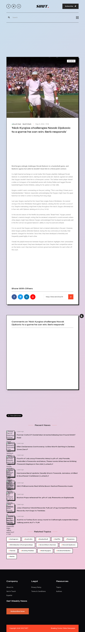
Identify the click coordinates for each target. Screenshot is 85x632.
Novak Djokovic (68, 545)
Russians (70, 539)
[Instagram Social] (19, 6)
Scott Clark (27, 124)
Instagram (13, 539)
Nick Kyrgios (45, 551)
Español (9, 595)
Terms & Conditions (38, 591)
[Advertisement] (42, 39)
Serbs (12, 556)
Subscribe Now (18, 611)
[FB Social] (8, 6)
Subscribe (69, 6)
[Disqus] (42, 358)
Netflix (57, 539)
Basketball (43, 539)
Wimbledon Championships (21, 545)
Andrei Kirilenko (63, 551)
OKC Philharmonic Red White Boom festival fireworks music (45, 486)
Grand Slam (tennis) (47, 545)
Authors (59, 591)
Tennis (12, 551)
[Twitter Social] (14, 6)
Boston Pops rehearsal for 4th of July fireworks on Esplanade (45, 498)
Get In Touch (11, 591)
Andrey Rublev (27, 551)
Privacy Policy (36, 587)
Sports (71, 61)
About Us (9, 587)
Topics (58, 587)
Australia (28, 539)
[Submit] (8, 17)
